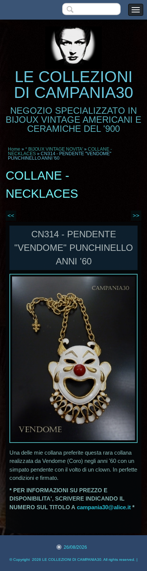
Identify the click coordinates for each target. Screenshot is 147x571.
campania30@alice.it (104, 507)
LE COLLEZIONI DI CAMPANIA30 (73, 84)
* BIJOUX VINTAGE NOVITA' (54, 149)
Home (14, 149)
